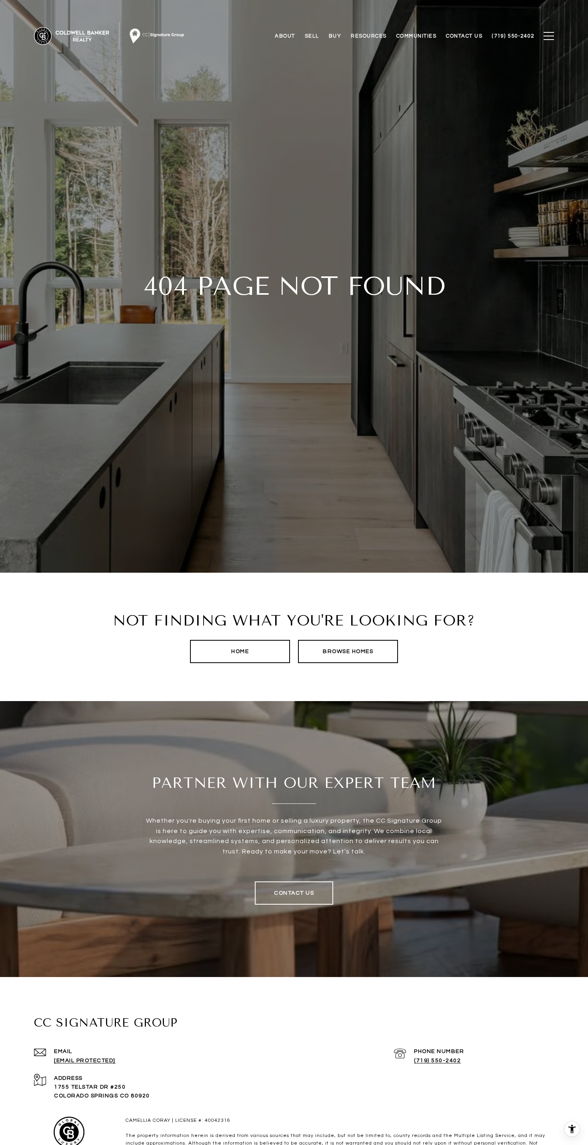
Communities (416, 36)
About (285, 36)
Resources (369, 36)
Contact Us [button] (294, 893)
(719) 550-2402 (437, 1060)
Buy (335, 36)
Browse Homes (348, 651)
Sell (312, 36)
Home (240, 651)
